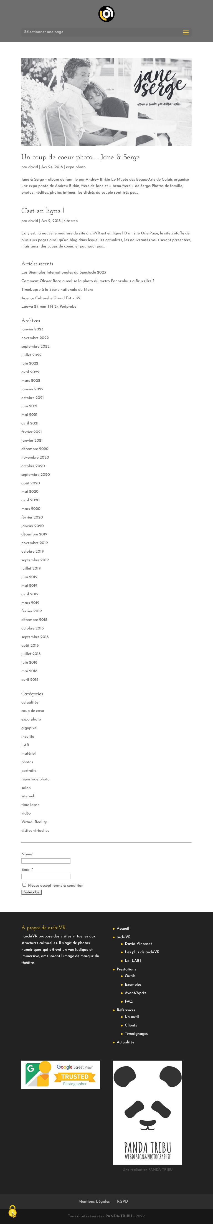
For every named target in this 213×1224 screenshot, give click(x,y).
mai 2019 (29, 586)
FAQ (129, 1002)
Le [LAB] (133, 961)
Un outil (132, 1017)
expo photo (76, 167)
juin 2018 (29, 663)
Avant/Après (135, 993)
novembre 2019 (34, 543)
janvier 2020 (32, 526)
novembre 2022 (35, 338)
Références (126, 1010)
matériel (28, 754)
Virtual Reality (34, 822)
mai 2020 (30, 492)
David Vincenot (138, 944)
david (33, 167)
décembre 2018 (34, 620)
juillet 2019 (31, 569)
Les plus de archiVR (142, 952)
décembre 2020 (35, 449)
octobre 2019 (32, 552)
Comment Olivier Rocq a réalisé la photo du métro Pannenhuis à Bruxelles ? (87, 281)
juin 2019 (29, 577)
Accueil (123, 929)
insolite (27, 737)
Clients (131, 1025)
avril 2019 (30, 594)
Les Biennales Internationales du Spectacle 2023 (63, 272)
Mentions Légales (94, 1202)
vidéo (26, 813)
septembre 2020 (35, 475)
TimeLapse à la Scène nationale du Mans (57, 290)
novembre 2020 (35, 458)
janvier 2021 (32, 441)
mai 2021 (29, 415)
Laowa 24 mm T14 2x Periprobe (48, 307)
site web (71, 221)
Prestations (126, 969)
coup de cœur (32, 711)
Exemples (133, 985)
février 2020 (32, 517)
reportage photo (35, 779)
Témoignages (136, 1034)
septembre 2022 (35, 347)
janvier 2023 (32, 329)
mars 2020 (30, 509)
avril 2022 (30, 372)
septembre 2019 (35, 560)
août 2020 (30, 483)
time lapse (30, 805)
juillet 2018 (30, 654)
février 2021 (31, 432)
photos (27, 762)
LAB (25, 745)
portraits (28, 771)
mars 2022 (30, 381)
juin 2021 (29, 406)
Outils (130, 976)
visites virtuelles (35, 831)
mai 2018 (29, 671)
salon (26, 788)
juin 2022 (29, 363)
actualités (29, 702)
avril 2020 (30, 500)
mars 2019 (30, 603)
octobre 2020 (33, 466)
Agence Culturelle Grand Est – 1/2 (50, 298)
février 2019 (31, 611)
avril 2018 (29, 680)
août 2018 (30, 646)
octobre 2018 (32, 628)
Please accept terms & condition (55, 886)
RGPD (122, 1202)
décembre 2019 (34, 534)
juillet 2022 (31, 355)
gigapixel (29, 728)
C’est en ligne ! (42, 211)
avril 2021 (30, 423)
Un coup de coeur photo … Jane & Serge (80, 157)
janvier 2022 (32, 389)
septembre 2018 (35, 637)
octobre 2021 (32, 398)
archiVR (124, 937)
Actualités (125, 1042)
